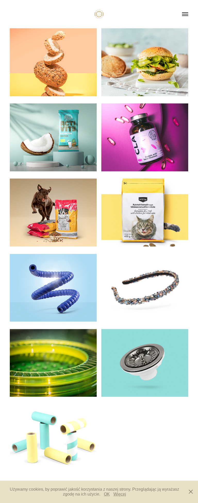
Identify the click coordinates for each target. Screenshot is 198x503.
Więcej (119, 494)
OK (107, 494)
